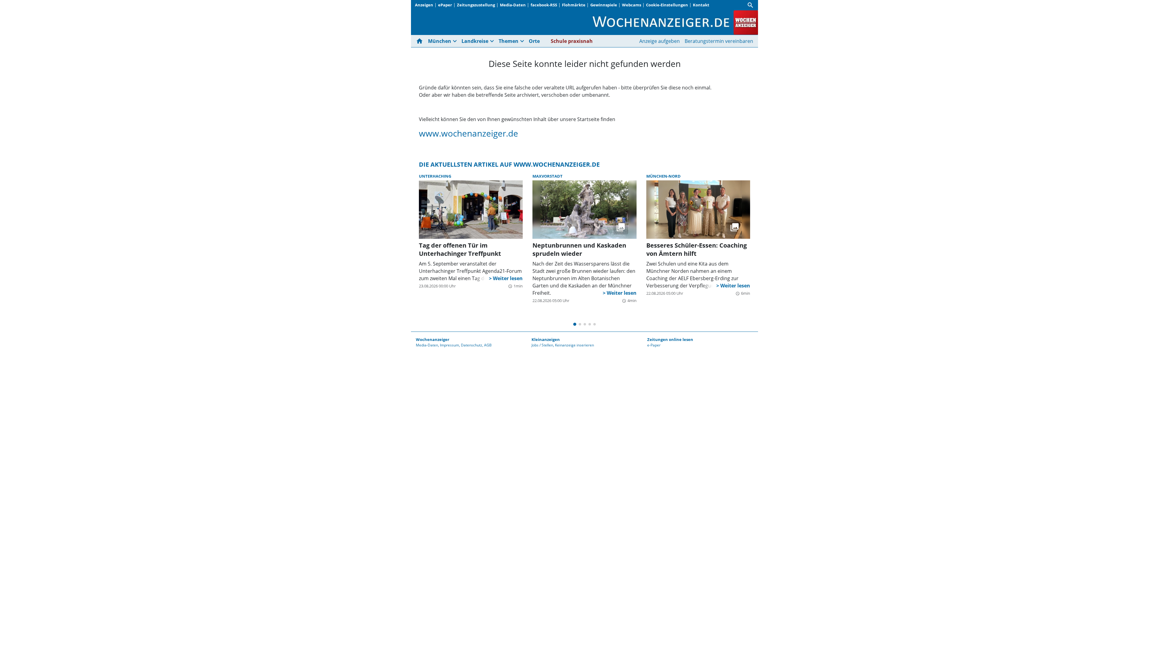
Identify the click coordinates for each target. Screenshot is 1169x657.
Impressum (449, 345)
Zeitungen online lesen (670, 339)
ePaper (445, 5)
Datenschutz (471, 345)
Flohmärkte (573, 5)
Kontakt (701, 5)
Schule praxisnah (572, 41)
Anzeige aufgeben (659, 41)
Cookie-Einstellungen (667, 5)
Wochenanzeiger (432, 339)
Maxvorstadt (547, 176)
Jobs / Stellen (542, 345)
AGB (488, 345)
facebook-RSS (544, 5)
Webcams (631, 5)
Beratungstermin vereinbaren (719, 41)
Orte (534, 41)
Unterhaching (435, 176)
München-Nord (663, 176)
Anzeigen (424, 5)
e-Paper (654, 345)
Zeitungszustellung (476, 5)
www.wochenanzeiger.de (468, 133)
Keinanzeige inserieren (574, 345)
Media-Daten (513, 5)
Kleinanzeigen (546, 339)
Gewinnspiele (603, 5)
